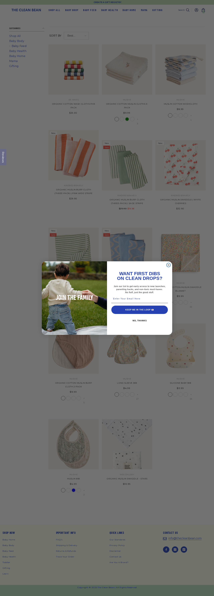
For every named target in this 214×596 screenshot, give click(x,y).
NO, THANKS (140, 320)
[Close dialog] (169, 265)
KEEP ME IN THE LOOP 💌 (139, 310)
